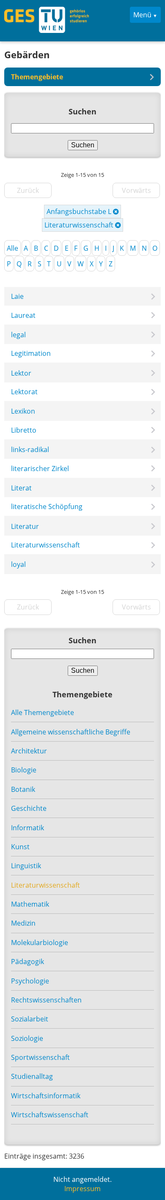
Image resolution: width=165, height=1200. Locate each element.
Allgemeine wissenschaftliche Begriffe (70, 732)
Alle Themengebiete (42, 712)
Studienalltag (32, 1076)
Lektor (21, 373)
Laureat (23, 315)
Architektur (29, 751)
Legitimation (31, 353)
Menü (142, 14)
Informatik (27, 827)
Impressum (82, 1188)
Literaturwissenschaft (79, 225)
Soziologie (27, 1038)
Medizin (23, 923)
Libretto (23, 430)
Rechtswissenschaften (46, 1000)
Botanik (23, 789)
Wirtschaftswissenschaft (49, 1114)
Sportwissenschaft (40, 1057)
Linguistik (26, 865)
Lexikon (23, 411)
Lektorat (24, 391)
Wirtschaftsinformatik (45, 1095)
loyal (18, 564)
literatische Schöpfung (46, 506)
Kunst (20, 846)
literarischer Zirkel (40, 468)
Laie (17, 296)
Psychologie (30, 981)
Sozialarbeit (29, 1019)
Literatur (25, 526)
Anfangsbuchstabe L (80, 211)
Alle (12, 248)
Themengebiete (37, 76)
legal (18, 334)
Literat (21, 488)
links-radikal (30, 449)
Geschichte (29, 808)
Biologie (23, 770)
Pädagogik (27, 961)
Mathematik (30, 904)
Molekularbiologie (39, 942)
